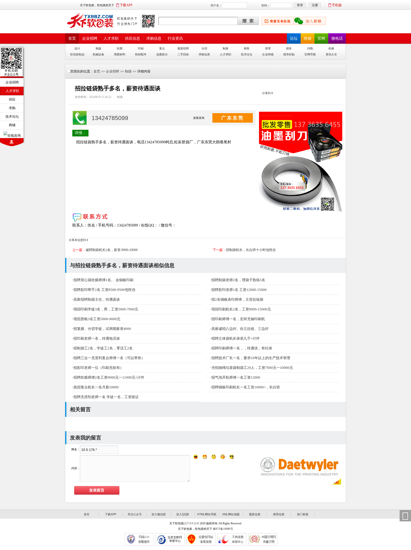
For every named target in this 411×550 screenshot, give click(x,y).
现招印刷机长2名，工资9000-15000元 (241, 309)
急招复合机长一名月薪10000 (96, 387)
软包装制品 (77, 54)
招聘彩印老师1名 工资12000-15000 (239, 290)
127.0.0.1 (190, 523)
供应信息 (132, 38)
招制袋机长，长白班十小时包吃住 (251, 250)
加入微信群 (159, 514)
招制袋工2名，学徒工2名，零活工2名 (103, 348)
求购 (12, 108)
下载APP (126, 5)
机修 (331, 48)
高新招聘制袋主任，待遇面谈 (96, 299)
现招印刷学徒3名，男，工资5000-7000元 (105, 309)
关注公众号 (134, 514)
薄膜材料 (119, 54)
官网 (321, 38)
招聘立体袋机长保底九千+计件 (235, 338)
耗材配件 (141, 54)
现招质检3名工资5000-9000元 (96, 319)
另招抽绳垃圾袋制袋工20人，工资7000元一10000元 (252, 368)
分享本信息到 (77, 240)
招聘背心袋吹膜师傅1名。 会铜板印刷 (103, 280)
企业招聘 (89, 38)
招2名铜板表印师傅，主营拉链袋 (237, 299)
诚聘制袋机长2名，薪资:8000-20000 (112, 250)
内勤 (310, 48)
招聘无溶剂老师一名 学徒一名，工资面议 (106, 397)
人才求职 (111, 38)
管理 (268, 48)
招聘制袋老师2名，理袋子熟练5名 (238, 280)
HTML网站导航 (206, 514)
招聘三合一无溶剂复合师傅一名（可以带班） (109, 358)
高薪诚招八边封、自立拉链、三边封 (240, 329)
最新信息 (254, 514)
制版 (98, 48)
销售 (247, 48)
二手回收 (183, 54)
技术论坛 (246, 54)
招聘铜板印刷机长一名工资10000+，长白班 (245, 387)
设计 (77, 48)
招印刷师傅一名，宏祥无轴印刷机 (238, 319)
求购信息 (153, 38)
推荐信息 (278, 514)
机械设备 (98, 54)
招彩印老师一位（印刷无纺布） (98, 368)
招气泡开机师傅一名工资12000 (235, 377)
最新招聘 (183, 48)
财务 (289, 48)
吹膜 (119, 48)
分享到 (266, 93)
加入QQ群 (182, 514)
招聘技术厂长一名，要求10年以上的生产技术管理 (250, 358)
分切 (204, 48)
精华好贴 (289, 54)
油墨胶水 (162, 54)
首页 (72, 38)
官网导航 (310, 54)
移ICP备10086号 (223, 529)
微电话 (337, 38)
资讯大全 (331, 54)
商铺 (307, 38)
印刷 (141, 48)
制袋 (225, 48)
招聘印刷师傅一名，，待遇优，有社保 (241, 348)
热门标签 (302, 514)
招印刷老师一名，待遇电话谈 (96, 338)
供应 (12, 99)
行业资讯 (175, 38)
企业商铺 (268, 54)
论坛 (294, 38)
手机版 (337, 5)
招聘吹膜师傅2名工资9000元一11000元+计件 (108, 377)
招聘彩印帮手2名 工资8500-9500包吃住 (104, 290)
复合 (162, 48)
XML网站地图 (231, 514)
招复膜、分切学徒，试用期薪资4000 (102, 329)
